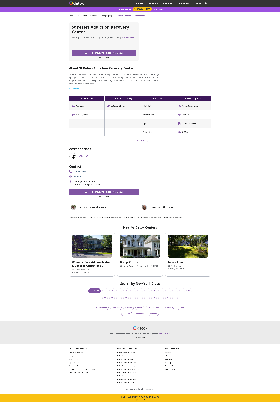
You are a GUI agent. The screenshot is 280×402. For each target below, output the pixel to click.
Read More (74, 89)
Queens (128, 308)
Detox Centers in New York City (128, 369)
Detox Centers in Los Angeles (127, 372)
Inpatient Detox (74, 362)
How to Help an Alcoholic (78, 376)
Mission (168, 353)
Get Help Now (124, 9)
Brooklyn (116, 308)
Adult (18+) (147, 106)
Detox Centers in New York (126, 362)
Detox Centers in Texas (125, 356)
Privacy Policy (170, 369)
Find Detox (140, 3)
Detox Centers (82, 16)
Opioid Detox (148, 132)
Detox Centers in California (126, 353)
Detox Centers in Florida (125, 359)
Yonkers (153, 314)
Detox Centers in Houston (126, 379)
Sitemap (168, 362)
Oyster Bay (169, 308)
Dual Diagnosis (81, 114)
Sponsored (159, 9)
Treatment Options (78, 348)
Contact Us (169, 359)
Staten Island (153, 308)
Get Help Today (140, 396)
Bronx (139, 308)
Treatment (168, 3)
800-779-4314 (165, 334)
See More (140, 140)
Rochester (140, 314)
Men (144, 123)
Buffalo (182, 308)
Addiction (153, 3)
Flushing (126, 314)
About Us (168, 356)
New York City (101, 308)
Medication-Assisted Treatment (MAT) (82, 369)
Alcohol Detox (148, 114)
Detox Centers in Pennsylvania (128, 366)
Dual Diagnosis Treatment (78, 372)
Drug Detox (73, 356)
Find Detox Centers (76, 353)
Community (183, 3)
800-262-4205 (143, 9)
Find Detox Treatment (128, 348)
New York (93, 16)
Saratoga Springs (107, 16)
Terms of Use (170, 366)
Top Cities (94, 291)
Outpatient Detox (118, 106)
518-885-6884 (128, 37)
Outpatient (79, 106)
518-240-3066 (104, 52)
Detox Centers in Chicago (126, 376)
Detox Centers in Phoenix (126, 382)
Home (71, 16)
